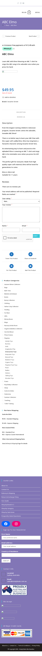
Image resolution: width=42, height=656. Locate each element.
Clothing (7, 303)
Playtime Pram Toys (11, 365)
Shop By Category (8, 508)
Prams (6, 381)
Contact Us (5, 489)
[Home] (3, 25)
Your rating (7, 198)
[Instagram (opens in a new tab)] (20, 3)
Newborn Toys (9, 360)
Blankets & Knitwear (10, 294)
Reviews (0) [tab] (21, 117)
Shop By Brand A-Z (8, 505)
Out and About (9, 332)
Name (5, 226)
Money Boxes (8, 319)
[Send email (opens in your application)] (23, 3)
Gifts (5, 316)
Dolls (6, 346)
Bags (5, 287)
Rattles (7, 370)
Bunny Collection (9, 300)
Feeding (6, 310)
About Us (5, 486)
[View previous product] (3, 36)
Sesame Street (12, 102)
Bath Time (7, 291)
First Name (6, 534)
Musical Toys (9, 357)
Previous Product (10, 36)
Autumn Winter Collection (12, 284)
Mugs (6, 322)
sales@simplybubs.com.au (17, 581)
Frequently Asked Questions (11, 516)
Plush (7, 368)
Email (24, 226)
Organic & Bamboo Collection (13, 329)
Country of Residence (10, 551)
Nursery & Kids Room (10, 325)
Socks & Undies (9, 391)
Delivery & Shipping (11, 443)
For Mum (7, 313)
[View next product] (38, 36)
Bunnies (7, 344)
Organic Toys (9, 362)
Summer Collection (10, 397)
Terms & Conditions (24, 645)
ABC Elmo (14, 25)
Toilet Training (9, 404)
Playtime (7, 338)
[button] (9, 97)
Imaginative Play (10, 349)
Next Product (32, 36)
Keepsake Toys (10, 354)
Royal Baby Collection (11, 385)
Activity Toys (9, 341)
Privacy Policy (36, 645)
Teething (7, 400)
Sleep (6, 388)
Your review (7, 205)
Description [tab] (20, 112)
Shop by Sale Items (8, 512)
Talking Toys (9, 375)
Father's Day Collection (11, 306)
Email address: (7, 543)
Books (6, 297)
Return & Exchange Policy (10, 497)
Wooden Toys (9, 378)
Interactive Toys (10, 352)
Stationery (7, 394)
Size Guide (5, 501)
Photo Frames (8, 335)
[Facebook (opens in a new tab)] (18, 3)
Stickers (7, 373)
